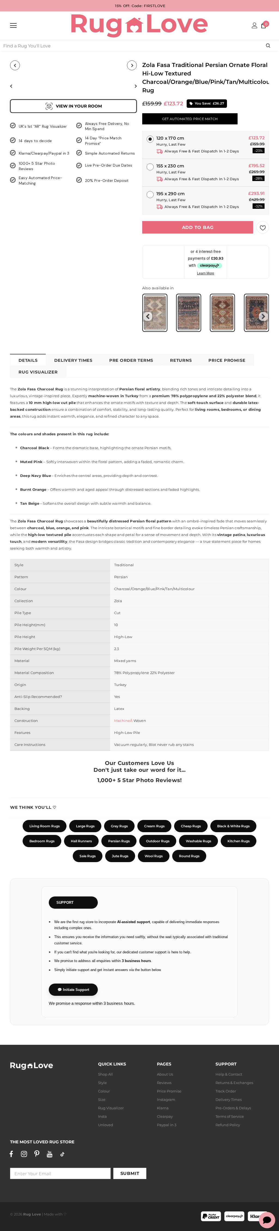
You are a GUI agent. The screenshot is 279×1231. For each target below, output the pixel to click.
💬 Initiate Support (73, 990)
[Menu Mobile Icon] (13, 25)
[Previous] (15, 65)
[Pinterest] (37, 1154)
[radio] (154, 313)
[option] (30, 85)
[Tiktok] (62, 1154)
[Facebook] (11, 1154)
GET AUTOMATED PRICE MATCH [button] (190, 119)
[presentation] (148, 316)
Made (49, 1214)
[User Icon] (254, 25)
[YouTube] (49, 1154)
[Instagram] (24, 1154)
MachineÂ (124, 720)
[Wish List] (262, 227)
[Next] (132, 65)
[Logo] (139, 25)
